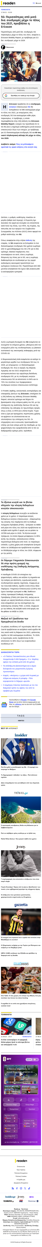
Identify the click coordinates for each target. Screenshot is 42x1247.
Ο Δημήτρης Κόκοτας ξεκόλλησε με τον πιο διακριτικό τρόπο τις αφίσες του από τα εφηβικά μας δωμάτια (20, 688)
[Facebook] (17, 1188)
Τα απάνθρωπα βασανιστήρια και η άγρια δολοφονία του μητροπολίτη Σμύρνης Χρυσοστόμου (19, 669)
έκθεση (29, 240)
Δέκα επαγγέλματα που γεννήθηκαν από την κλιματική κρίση (20, 784)
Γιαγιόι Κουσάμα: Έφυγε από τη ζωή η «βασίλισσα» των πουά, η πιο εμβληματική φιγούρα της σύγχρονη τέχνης (20, 888)
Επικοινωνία (21, 1166)
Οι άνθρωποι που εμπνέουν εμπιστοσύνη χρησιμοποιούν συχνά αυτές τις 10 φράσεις (16, 896)
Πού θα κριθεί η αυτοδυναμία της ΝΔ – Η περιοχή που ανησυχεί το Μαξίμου (19, 768)
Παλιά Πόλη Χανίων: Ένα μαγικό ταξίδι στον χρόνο (18, 839)
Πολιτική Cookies (21, 1176)
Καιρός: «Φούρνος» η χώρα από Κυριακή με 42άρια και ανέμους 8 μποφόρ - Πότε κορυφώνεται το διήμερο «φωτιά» (21, 678)
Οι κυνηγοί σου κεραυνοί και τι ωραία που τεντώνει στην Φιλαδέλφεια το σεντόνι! (20, 938)
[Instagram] (21, 1188)
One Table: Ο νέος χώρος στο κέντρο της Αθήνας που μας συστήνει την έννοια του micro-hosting (21, 997)
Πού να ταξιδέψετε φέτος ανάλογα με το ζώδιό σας (18, 833)
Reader (24, 700)
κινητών (13, 107)
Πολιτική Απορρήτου (21, 1173)
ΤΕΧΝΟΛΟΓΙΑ (5, 9)
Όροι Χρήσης (21, 1170)
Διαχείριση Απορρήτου (21, 1183)
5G (29, 107)
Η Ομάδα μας (21, 1179)
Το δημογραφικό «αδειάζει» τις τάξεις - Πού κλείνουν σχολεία (19, 776)
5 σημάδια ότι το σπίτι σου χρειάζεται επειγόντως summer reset (18, 1005)
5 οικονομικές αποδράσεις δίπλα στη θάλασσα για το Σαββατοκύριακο (19, 826)
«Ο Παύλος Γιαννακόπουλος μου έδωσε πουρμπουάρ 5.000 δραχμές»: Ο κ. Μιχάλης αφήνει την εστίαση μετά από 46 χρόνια (21, 659)
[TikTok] (29, 1188)
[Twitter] (25, 1188)
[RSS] (13, 1188)
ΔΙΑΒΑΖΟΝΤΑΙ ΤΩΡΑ (10, 652)
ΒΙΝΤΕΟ (21, 720)
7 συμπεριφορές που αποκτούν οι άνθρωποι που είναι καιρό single (20, 880)
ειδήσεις (18, 704)
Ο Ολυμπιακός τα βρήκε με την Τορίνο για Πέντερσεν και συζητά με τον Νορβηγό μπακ (20, 946)
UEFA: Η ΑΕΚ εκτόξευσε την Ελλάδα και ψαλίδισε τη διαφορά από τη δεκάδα (19, 954)
